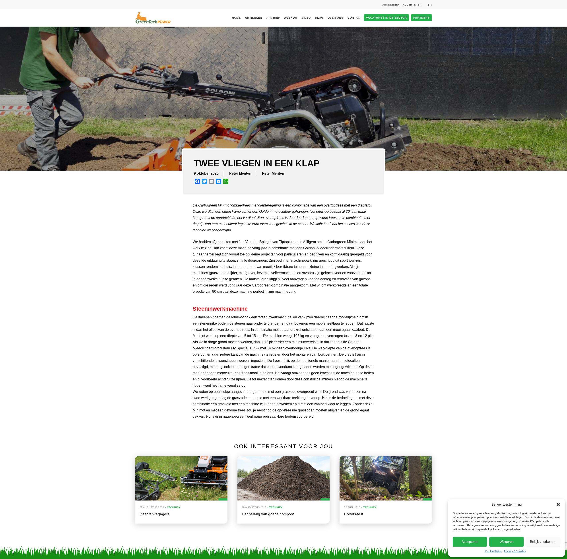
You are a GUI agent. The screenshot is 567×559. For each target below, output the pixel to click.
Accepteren (470, 541)
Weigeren (506, 541)
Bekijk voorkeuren (543, 541)
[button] (558, 504)
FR (430, 4)
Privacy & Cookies (515, 551)
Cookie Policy (493, 551)
